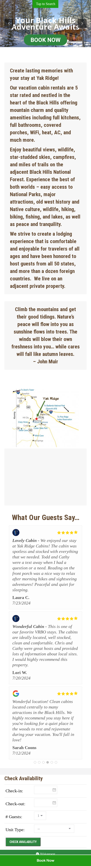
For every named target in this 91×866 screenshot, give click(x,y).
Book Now (45, 860)
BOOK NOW (45, 40)
